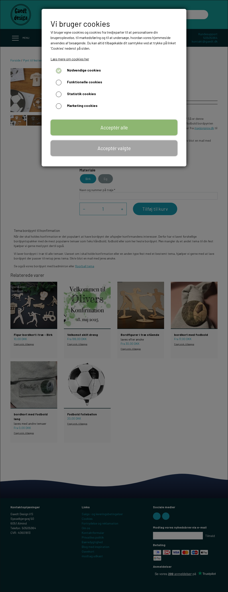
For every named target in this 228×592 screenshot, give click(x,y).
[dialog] (114, 296)
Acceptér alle (114, 127)
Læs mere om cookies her (70, 59)
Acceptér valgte (114, 148)
